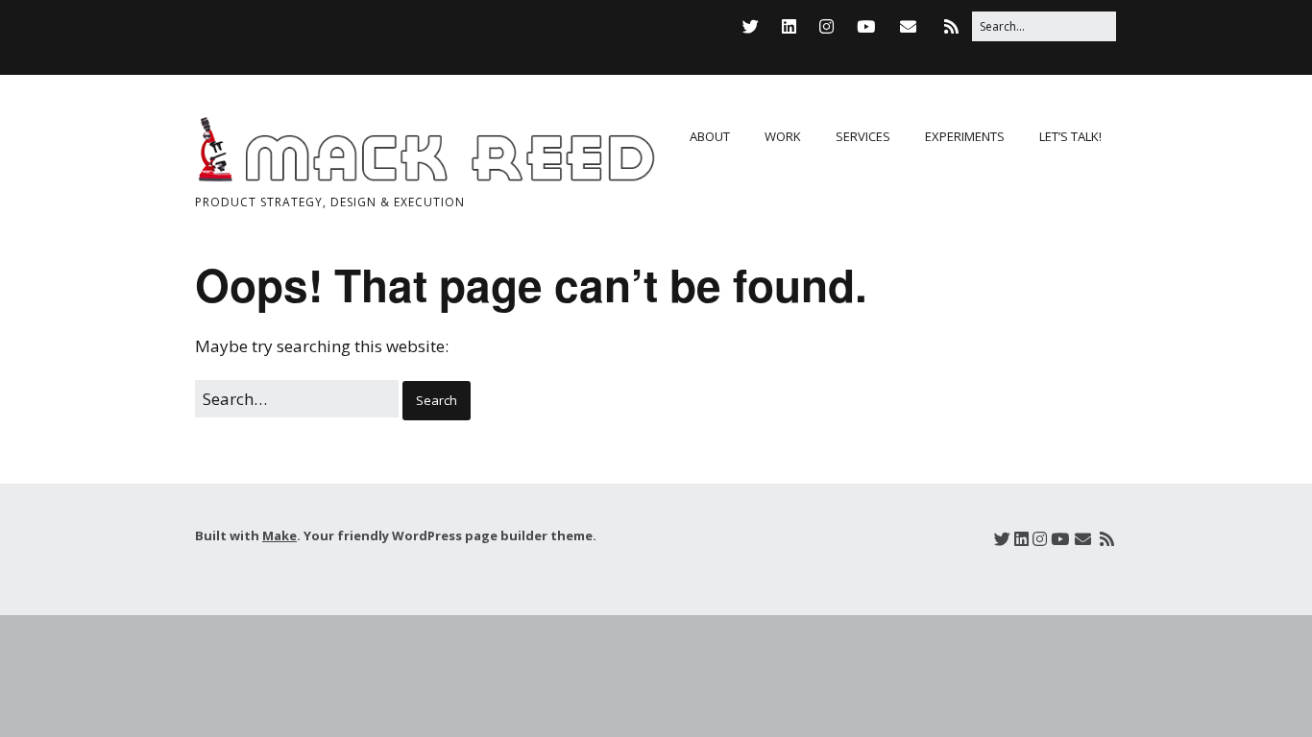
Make (279, 535)
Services (863, 136)
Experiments (965, 136)
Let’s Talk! (1070, 136)
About (710, 136)
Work (783, 136)
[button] (436, 400)
